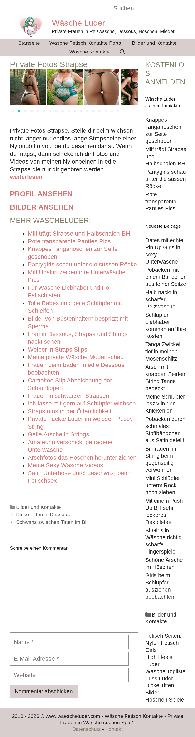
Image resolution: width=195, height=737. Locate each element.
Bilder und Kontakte (154, 43)
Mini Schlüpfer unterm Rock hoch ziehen (162, 485)
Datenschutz (86, 729)
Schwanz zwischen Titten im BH (52, 522)
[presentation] (15, 92)
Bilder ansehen (41, 207)
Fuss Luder (159, 678)
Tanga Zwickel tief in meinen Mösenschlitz (162, 351)
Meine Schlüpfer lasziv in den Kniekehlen (165, 404)
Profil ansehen (41, 194)
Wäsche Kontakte (89, 51)
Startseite (29, 43)
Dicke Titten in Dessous (43, 514)
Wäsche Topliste (165, 671)
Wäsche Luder (78, 22)
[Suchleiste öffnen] (122, 51)
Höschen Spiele (164, 700)
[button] (13, 111)
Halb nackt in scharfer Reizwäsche (161, 299)
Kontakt (114, 729)
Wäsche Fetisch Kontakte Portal (85, 43)
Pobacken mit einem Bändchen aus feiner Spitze (166, 277)
